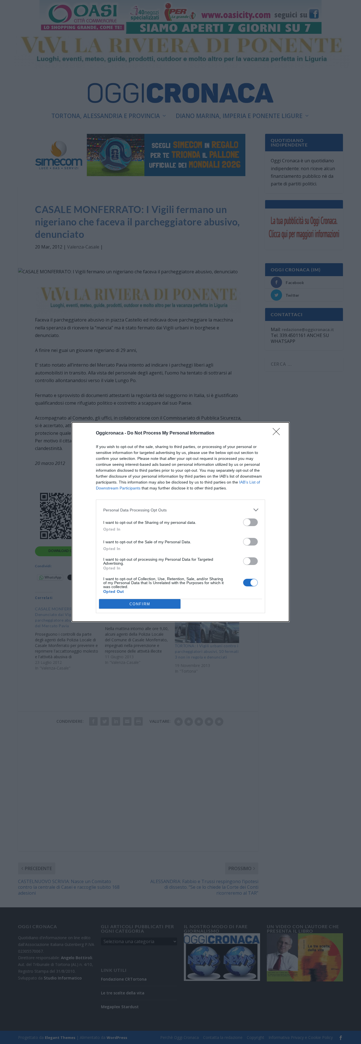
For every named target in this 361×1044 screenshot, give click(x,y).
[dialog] (180, 522)
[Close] (278, 433)
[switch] (250, 522)
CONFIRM (139, 604)
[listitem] (180, 510)
